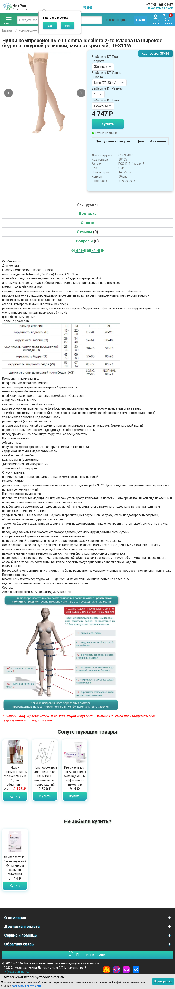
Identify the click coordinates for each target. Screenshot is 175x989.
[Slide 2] (36, 132)
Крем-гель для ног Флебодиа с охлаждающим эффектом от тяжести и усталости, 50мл (75, 780)
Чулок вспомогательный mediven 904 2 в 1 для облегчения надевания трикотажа (15, 780)
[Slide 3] (39, 132)
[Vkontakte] (136, 969)
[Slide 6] (50, 132)
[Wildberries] (126, 969)
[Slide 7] (54, 132)
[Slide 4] (43, 132)
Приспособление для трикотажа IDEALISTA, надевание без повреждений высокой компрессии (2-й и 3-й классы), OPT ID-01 (45, 784)
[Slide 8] (57, 132)
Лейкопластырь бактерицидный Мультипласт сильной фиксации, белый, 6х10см (15, 867)
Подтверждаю (163, 981)
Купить (107, 124)
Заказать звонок (160, 8)
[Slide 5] (46, 132)
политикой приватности (26, 986)
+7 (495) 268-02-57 (159, 4)
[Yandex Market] (106, 969)
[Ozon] (116, 969)
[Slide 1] (32, 132)
